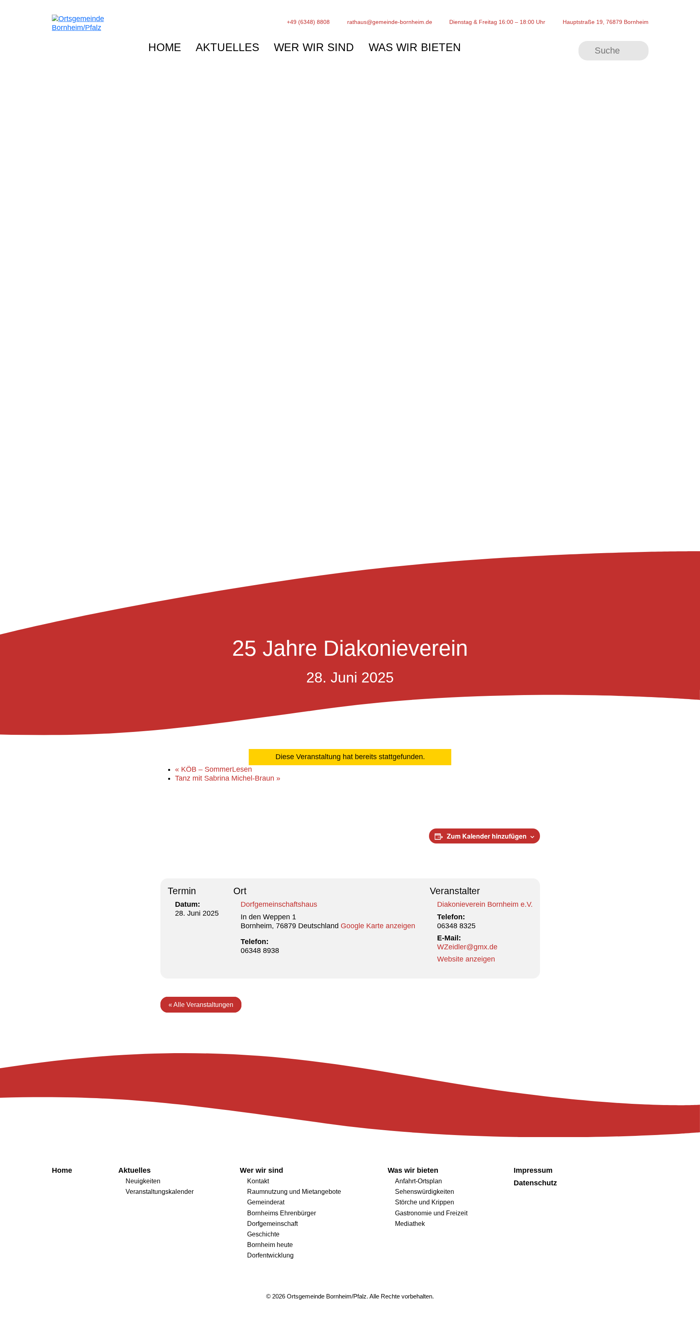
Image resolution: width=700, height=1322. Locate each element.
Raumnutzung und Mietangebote (294, 1191)
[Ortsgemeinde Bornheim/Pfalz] (91, 45)
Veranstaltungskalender (160, 1191)
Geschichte (263, 1234)
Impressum (533, 1170)
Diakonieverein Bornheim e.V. (485, 904)
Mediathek (410, 1223)
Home (164, 47)
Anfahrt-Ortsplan (418, 1181)
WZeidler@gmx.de (467, 947)
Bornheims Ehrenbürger (281, 1213)
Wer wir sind (314, 47)
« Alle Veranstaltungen (201, 1004)
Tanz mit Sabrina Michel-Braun (227, 778)
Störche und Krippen (424, 1202)
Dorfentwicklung (270, 1255)
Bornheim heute (270, 1244)
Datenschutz (535, 1183)
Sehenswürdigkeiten (424, 1191)
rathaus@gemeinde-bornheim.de (389, 22)
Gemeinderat (265, 1202)
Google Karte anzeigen (378, 926)
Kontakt (258, 1181)
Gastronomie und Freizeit (431, 1213)
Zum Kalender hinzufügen (487, 836)
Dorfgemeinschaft (272, 1223)
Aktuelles (227, 47)
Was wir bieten (415, 47)
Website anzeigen (466, 959)
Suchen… (587, 50)
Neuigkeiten (143, 1181)
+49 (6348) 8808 (308, 22)
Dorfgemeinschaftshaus (279, 904)
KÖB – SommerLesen (213, 769)
